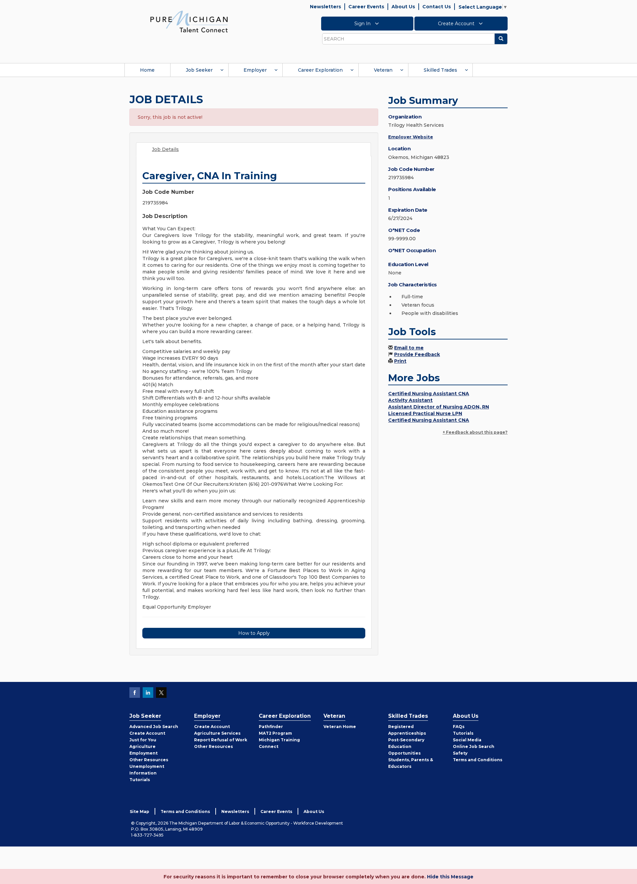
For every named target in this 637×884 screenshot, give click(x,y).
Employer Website (410, 136)
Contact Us (436, 7)
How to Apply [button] (254, 633)
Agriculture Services (217, 733)
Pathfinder (271, 726)
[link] (189, 21)
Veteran (383, 70)
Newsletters (325, 7)
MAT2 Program (275, 733)
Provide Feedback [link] (417, 354)
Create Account (457, 24)
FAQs (458, 726)
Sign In (363, 24)
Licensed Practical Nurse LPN (425, 413)
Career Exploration (320, 70)
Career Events (366, 7)
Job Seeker (199, 70)
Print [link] (400, 361)
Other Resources (148, 759)
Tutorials (139, 779)
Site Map (139, 811)
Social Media (467, 739)
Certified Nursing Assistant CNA (428, 394)
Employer (255, 70)
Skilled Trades (440, 70)
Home (147, 70)
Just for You (142, 739)
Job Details (165, 149)
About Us (403, 7)
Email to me (409, 348)
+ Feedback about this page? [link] (475, 432)
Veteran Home (339, 726)
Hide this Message (450, 877)
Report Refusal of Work (220, 739)
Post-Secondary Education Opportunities (406, 746)
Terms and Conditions (477, 759)
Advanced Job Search (153, 726)
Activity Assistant (410, 400)
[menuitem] (147, 70)
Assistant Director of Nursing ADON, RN (438, 407)
